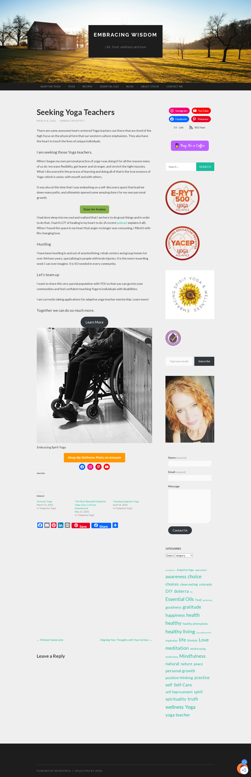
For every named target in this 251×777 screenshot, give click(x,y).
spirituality (175, 698)
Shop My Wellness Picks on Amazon (94, 457)
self (168, 684)
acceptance (170, 570)
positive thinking (179, 677)
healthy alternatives (195, 623)
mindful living (171, 657)
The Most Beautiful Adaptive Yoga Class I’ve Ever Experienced (90, 505)
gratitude (192, 607)
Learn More (94, 322)
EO (191, 592)
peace (198, 664)
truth (193, 699)
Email (177, 471)
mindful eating (198, 648)
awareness (175, 576)
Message (174, 486)
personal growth (180, 670)
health (193, 615)
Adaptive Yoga (50, 86)
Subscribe (204, 361)
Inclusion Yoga (44, 501)
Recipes (87, 86)
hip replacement (204, 632)
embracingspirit (72, 120)
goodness (173, 607)
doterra (181, 591)
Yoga (71, 86)
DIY (169, 591)
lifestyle (192, 640)
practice (202, 677)
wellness (174, 707)
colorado (205, 584)
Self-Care (183, 684)
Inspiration (171, 640)
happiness (175, 615)
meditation (177, 648)
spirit (198, 691)
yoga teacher (177, 714)
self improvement (179, 692)
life (182, 640)
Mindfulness (192, 656)
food (198, 600)
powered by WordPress (54, 770)
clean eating (189, 584)
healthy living (180, 631)
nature (186, 663)
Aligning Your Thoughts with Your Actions (126, 639)
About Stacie (150, 86)
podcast (122, 223)
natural (172, 663)
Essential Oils (109, 86)
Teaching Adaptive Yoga (126, 501)
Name (177, 457)
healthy (173, 623)
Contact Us (180, 530)
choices (172, 584)
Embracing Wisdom (125, 35)
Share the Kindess (94, 209)
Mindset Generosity (50, 639)
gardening (207, 600)
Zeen (98, 770)
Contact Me (174, 86)
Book (130, 86)
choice (194, 576)
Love (204, 640)
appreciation (201, 570)
